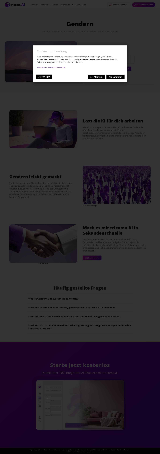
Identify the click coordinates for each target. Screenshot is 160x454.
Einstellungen (44, 76)
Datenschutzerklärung (56, 67)
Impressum (41, 67)
